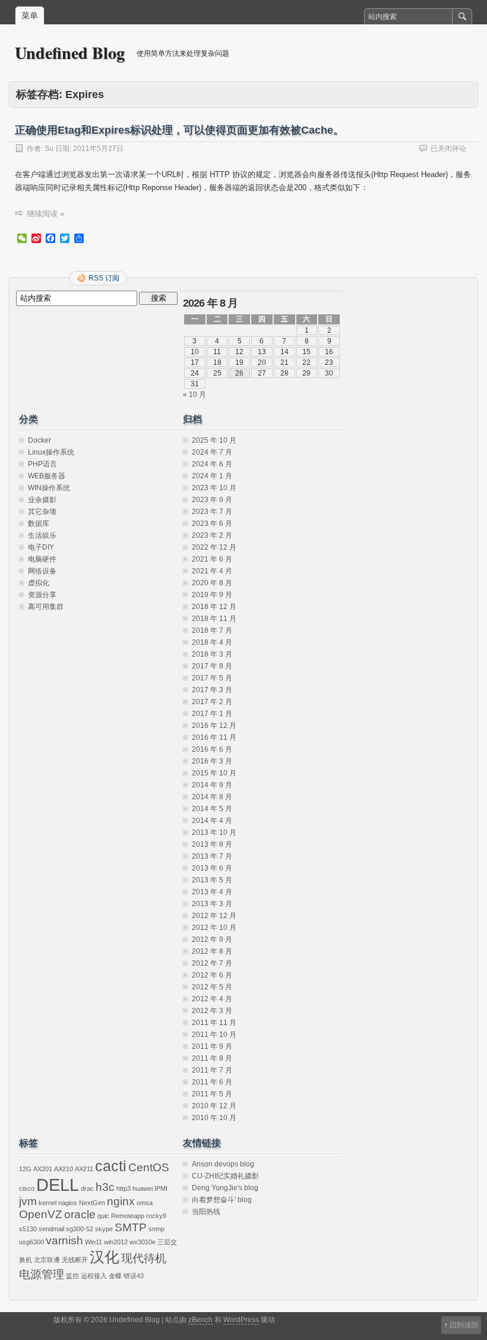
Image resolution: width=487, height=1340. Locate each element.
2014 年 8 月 (212, 797)
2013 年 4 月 (212, 892)
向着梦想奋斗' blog (222, 1200)
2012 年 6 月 (212, 975)
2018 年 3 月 (212, 654)
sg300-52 (79, 1228)
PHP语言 (42, 464)
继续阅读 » (45, 213)
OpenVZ (40, 1214)
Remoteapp (127, 1215)
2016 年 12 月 (214, 725)
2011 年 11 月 (214, 1023)
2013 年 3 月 (212, 904)
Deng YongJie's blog (225, 1188)
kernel (47, 1202)
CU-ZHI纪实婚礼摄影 (225, 1176)
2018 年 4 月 (212, 642)
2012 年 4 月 (212, 999)
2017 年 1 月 (212, 714)
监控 (72, 1275)
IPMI (160, 1188)
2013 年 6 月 (212, 868)
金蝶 (115, 1275)
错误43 (134, 1275)
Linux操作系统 (51, 452)
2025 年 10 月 (214, 440)
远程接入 (94, 1275)
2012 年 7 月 (212, 963)
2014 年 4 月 (212, 820)
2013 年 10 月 (214, 832)
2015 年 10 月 (214, 773)
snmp (156, 1228)
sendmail (51, 1228)
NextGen (92, 1202)
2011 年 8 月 (212, 1058)
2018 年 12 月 (214, 607)
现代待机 (143, 1258)
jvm (28, 1201)
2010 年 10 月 (214, 1118)
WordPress (241, 1320)
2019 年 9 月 (212, 595)
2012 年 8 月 (212, 951)
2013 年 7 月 (212, 856)
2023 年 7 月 (212, 511)
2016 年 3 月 (212, 761)
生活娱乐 (42, 535)
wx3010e (142, 1242)
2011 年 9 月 (212, 1046)
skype (104, 1228)
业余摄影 (42, 500)
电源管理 (41, 1274)
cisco (26, 1188)
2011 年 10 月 (214, 1034)
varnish (64, 1240)
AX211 (84, 1168)
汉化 (104, 1257)
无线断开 (75, 1259)
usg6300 (31, 1242)
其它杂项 (42, 511)
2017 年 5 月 (212, 678)
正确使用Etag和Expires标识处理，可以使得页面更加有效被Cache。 (179, 130)
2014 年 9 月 (212, 785)
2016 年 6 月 (212, 749)
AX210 (63, 1168)
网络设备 (42, 571)
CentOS (148, 1167)
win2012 (116, 1242)
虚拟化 (38, 583)
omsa (145, 1202)
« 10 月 (194, 394)
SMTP (131, 1227)
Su (49, 148)
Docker (39, 440)
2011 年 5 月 (212, 1094)
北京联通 (47, 1259)
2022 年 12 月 (214, 547)
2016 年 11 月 (214, 737)
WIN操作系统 (49, 488)
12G (25, 1168)
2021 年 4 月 (212, 571)
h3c (105, 1187)
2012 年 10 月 (214, 927)
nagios (67, 1202)
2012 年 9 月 (212, 939)
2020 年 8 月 (212, 583)
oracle (80, 1214)
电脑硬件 (42, 559)
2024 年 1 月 (212, 476)
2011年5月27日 (98, 148)
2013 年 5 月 (212, 880)
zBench (200, 1320)
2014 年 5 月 (212, 809)
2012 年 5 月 (212, 987)
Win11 (93, 1242)
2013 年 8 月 (212, 844)
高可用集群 (46, 607)
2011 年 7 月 (212, 1070)
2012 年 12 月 (214, 916)
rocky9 (156, 1215)
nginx (121, 1201)
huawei (142, 1188)
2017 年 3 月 (212, 690)
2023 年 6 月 (212, 523)
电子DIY (41, 547)
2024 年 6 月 (212, 464)
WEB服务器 (46, 476)
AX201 (42, 1168)
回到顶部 (464, 1325)
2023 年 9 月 (212, 500)
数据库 (38, 523)
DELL (57, 1184)
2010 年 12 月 (214, 1106)
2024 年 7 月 (212, 452)
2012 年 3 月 (212, 1011)
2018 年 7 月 (212, 630)
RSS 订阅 (103, 278)
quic (103, 1215)
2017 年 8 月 (212, 666)
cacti (111, 1166)
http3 (123, 1188)
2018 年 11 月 (214, 618)
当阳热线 (206, 1211)
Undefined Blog (70, 52)
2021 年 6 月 (212, 559)
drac (87, 1188)
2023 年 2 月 (212, 535)
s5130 (28, 1228)
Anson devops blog (223, 1164)
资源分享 (42, 595)
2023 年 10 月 (214, 488)
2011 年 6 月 (212, 1082)
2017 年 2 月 (212, 702)
